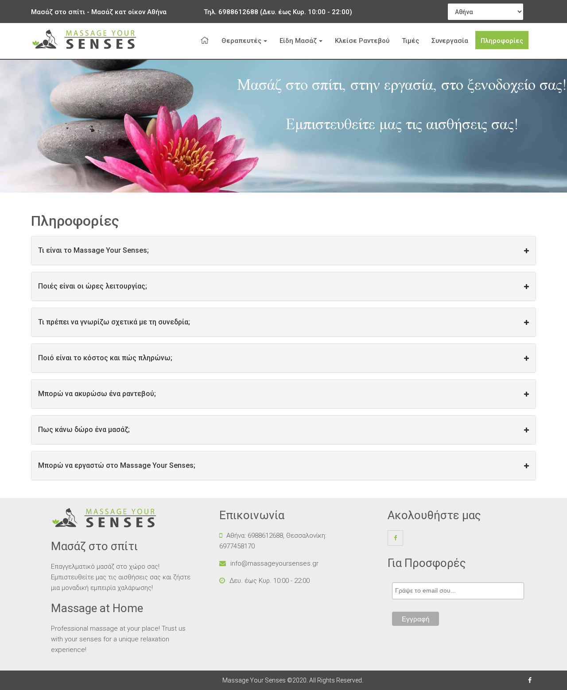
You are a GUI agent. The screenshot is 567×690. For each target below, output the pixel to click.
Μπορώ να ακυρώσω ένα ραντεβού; (97, 393)
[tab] (283, 250)
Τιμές (410, 41)
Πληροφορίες (502, 41)
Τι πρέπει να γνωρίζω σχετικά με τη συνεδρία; (114, 322)
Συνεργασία (449, 41)
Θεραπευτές (241, 41)
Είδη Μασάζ (298, 41)
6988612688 (238, 12)
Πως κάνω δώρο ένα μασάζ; (84, 429)
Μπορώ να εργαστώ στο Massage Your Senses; (116, 465)
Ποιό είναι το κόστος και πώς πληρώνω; (105, 358)
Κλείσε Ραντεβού (362, 41)
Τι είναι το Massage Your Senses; (93, 250)
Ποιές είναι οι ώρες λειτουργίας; (92, 286)
